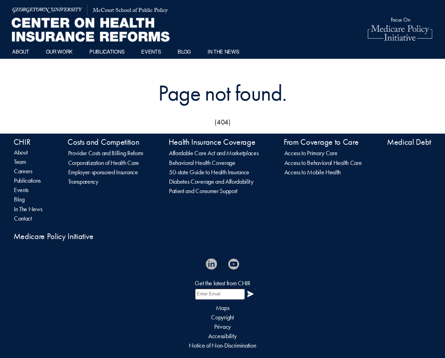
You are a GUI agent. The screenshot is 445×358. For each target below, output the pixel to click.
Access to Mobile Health (312, 172)
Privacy (222, 327)
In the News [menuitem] (223, 51)
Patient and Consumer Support (203, 191)
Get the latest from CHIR (222, 283)
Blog (19, 199)
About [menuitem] (20, 51)
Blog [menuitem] (184, 51)
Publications (27, 180)
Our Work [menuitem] (59, 51)
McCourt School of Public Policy (130, 11)
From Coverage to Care (321, 142)
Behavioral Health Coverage (202, 163)
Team (20, 162)
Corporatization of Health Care (103, 163)
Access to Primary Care (311, 153)
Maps (222, 308)
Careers (23, 171)
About (20, 152)
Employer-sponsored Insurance (103, 172)
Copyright (222, 317)
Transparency (83, 181)
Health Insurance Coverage (212, 142)
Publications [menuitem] (106, 51)
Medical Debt (409, 142)
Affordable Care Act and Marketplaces (213, 153)
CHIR (22, 142)
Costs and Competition (103, 142)
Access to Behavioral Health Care (323, 163)
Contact (23, 218)
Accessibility (222, 336)
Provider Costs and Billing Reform (105, 153)
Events (21, 190)
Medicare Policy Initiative (54, 236)
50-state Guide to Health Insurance (209, 172)
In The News (28, 209)
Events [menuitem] (151, 51)
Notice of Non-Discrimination (222, 345)
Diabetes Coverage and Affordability (211, 181)
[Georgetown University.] (47, 9)
